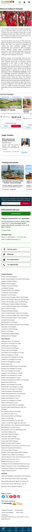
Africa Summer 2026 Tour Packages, (11, 416)
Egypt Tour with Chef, (20, 423)
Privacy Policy (19, 510)
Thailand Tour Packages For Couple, (11, 359)
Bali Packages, (5, 304)
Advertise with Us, (6, 486)
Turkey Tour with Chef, (7, 423)
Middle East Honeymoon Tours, (10, 461)
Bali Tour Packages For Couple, (10, 355)
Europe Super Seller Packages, (9, 441)
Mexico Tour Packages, (20, 317)
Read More (4, 149)
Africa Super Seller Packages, (9, 450)
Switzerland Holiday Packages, (9, 311)
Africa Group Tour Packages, (9, 350)
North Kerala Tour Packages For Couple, (12, 387)
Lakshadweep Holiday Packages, (10, 333)
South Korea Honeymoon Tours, (10, 459)
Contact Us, (25, 481)
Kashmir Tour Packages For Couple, (11, 400)
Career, (11, 484)
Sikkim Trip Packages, (22, 297)
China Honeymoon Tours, (23, 457)
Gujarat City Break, (6, 391)
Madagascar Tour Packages (9, 336)
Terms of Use (19, 512)
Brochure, (12, 481)
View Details (16, 126)
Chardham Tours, (6, 454)
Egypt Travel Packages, (7, 324)
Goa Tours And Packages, (22, 279)
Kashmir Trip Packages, (7, 299)
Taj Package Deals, (17, 391)
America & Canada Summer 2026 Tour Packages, (15, 380)
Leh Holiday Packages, (7, 288)
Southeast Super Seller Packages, (10, 439)
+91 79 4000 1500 (21, 237)
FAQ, (15, 484)
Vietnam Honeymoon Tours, (9, 466)
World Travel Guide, (18, 478)
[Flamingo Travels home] (7, 2)
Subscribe (25, 203)
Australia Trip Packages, (8, 320)
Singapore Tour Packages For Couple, (11, 373)
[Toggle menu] (29, 2)
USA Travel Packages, (7, 317)
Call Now (6, 126)
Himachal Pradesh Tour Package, (10, 290)
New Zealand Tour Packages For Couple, (12, 352)
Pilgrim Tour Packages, (17, 454)
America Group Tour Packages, (10, 348)
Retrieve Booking (17, 486)
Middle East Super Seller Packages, (11, 443)
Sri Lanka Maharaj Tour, (19, 429)
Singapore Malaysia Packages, (18, 304)
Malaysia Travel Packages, (8, 283)
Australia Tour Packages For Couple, (11, 368)
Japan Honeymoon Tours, (8, 457)
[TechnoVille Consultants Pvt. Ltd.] (6, 503)
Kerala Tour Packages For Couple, (10, 362)
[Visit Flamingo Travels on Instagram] (18, 497)
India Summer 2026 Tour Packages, (11, 411)
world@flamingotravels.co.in (13, 239)
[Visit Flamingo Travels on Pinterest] (15, 497)
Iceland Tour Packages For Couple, (11, 396)
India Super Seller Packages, (9, 436)
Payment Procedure (7, 510)
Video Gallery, (5, 481)
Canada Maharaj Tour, (23, 466)
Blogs (25, 478)
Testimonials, (5, 484)
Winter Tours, (16, 427)
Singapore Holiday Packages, (9, 281)
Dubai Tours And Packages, (9, 315)
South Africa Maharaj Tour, (8, 432)
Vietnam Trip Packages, (7, 302)
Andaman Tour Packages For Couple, (11, 389)
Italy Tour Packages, (22, 306)
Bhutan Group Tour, (6, 364)
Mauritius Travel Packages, (21, 324)
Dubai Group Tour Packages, (9, 346)
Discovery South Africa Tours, (21, 445)
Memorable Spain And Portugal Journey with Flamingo (8, 140)
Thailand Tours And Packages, (9, 286)
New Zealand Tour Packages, (9, 322)
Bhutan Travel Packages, (8, 279)
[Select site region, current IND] (20, 2)
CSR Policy (5, 515)
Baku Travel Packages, (23, 315)
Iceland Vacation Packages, (9, 306)
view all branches (16, 213)
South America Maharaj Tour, (9, 468)
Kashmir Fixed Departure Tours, (10, 398)
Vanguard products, (23, 468)
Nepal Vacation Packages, (8, 297)
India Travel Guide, (6, 478)
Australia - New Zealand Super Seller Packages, (14, 452)
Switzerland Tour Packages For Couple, (12, 357)
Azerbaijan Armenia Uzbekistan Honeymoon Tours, (15, 464)
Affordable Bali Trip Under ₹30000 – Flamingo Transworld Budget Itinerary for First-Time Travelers (12, 182)
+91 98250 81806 (10, 237)
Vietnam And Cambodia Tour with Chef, (12, 420)
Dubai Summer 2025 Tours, (8, 382)
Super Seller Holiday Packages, (9, 434)
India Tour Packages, (7, 476)
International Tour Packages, (22, 476)
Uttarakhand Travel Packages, (9, 292)
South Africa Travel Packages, (9, 329)
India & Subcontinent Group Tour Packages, (13, 393)
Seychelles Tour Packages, (8, 327)
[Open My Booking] (24, 2)
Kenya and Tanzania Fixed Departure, (11, 448)
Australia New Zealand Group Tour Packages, (14, 366)
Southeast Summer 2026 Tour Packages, (12, 405)
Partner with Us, (21, 484)
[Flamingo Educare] (17, 503)
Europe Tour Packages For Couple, (11, 377)
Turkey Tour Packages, (21, 313)
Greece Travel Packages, (8, 313)
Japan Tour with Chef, (7, 418)
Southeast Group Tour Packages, (10, 341)
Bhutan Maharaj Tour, (7, 445)
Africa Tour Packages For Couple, (10, 371)
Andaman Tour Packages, (22, 299)
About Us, (18, 481)
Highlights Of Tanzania (8, 110)
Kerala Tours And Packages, (9, 277)
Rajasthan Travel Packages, (9, 295)
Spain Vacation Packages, (8, 308)
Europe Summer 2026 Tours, (9, 414)
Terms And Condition (7, 512)
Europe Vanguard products (8, 470)
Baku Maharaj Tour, (6, 427)
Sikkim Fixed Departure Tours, (9, 402)
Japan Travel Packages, (21, 302)
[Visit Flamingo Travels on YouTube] (11, 497)
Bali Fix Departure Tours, (8, 425)
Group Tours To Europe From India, (11, 343)
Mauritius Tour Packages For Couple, (11, 375)
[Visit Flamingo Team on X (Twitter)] (7, 497)
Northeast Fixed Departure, (22, 425)
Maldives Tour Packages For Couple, (11, 384)
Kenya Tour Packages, (7, 331)
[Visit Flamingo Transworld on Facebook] (3, 497)
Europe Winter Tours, (7, 429)
